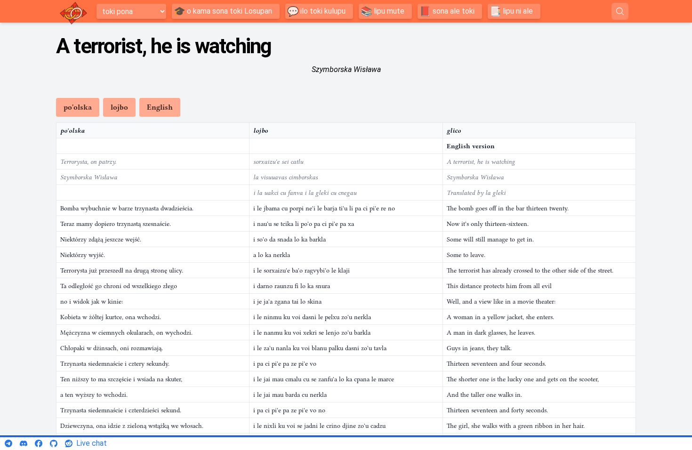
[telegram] (8, 443)
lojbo (119, 107)
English (160, 107)
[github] (53, 443)
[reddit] (68, 443)
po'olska (78, 107)
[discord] (23, 443)
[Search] (620, 11)
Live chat (91, 443)
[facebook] (38, 443)
